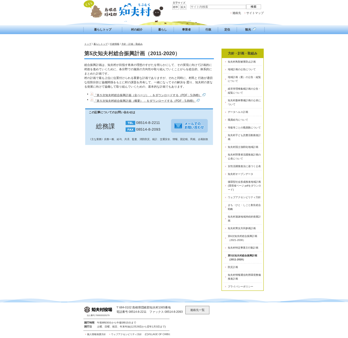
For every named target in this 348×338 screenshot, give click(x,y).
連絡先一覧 (197, 310)
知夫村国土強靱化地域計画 (243, 147)
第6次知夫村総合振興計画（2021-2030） (242, 238)
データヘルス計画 (238, 111)
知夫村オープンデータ (240, 174)
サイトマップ (255, 13)
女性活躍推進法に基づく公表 (244, 166)
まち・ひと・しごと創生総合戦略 (244, 207)
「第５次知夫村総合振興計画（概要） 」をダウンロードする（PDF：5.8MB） (145, 100)
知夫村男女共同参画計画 (242, 228)
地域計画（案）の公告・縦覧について (244, 79)
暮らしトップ (101, 44)
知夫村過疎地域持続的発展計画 (244, 218)
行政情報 (114, 44)
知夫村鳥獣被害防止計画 (242, 61)
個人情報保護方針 (96, 334)
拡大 (183, 7)
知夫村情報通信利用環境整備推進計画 (244, 276)
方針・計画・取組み (132, 44)
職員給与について (238, 119)
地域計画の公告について (242, 69)
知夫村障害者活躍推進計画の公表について (244, 156)
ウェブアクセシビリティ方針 (244, 197)
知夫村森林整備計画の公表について (244, 102)
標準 (175, 7)
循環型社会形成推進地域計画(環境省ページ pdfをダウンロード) (244, 185)
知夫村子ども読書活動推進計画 (244, 137)
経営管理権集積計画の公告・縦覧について (244, 90)
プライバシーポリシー (240, 286)
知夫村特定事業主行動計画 (243, 247)
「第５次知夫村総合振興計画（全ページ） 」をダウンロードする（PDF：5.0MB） (148, 95)
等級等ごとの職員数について (244, 127)
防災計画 (233, 267)
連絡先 (236, 13)
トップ (87, 44)
